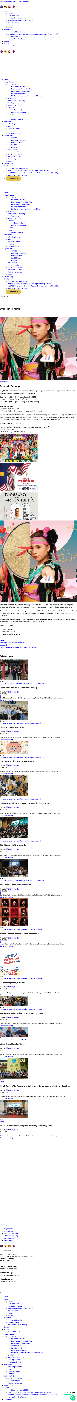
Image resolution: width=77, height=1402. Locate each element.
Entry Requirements (15, 124)
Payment (11, 131)
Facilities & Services (15, 18)
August (18, 929)
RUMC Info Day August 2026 (18, 168)
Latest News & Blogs (11, 1236)
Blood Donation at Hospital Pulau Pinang (18, 688)
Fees (9, 126)
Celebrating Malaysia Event (12, 982)
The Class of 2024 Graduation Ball (15, 885)
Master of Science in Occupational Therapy (27, 96)
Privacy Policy (35, 1286)
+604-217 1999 (5, 1261)
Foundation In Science (19, 87)
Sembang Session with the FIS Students (17, 761)
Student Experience (15, 159)
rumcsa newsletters (7, 683)
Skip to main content (21, 1)
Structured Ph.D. (17, 1346)
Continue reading (6, 700)
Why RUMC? (12, 98)
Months (26, 683)
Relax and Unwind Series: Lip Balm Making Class (21, 1013)
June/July (19, 683)
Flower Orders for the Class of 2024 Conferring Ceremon (25, 803)
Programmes (12, 84)
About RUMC (12, 138)
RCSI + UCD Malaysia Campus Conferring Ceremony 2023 (26, 1125)
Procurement (9, 1240)
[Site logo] (23, 76)
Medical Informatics (18, 94)
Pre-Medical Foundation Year (22, 89)
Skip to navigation (6, 1)
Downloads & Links (14, 105)
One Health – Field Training (17, 39)
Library (10, 115)
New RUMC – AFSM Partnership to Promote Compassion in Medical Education (35, 1086)
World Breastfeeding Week (12, 1044)
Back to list (4, 645)
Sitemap (43, 1286)
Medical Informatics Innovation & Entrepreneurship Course (29, 171)
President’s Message (18, 140)
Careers (11, 25)
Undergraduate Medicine (20, 91)
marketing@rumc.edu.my (9, 1275)
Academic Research (15, 37)
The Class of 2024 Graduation (13, 845)
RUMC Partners (13, 16)
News (2, 1082)
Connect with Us (14, 46)
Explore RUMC (13, 150)
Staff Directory (13, 23)
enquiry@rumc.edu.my (8, 1269)
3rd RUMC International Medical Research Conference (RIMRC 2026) (33, 34)
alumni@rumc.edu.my (8, 1281)
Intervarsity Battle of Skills (12, 727)
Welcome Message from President (20, 20)
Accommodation (14, 152)
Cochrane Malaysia (15, 32)
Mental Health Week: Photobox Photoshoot (20, 933)
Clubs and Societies (15, 154)
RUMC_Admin (13, 692)
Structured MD (16, 1348)
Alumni (10, 117)
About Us (11, 13)
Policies (10, 27)
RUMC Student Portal (11, 1233)
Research (11, 108)
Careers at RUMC (10, 1238)
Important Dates (14, 129)
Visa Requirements (14, 103)
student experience (37, 683)
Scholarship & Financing (16, 101)
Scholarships (8, 1231)
